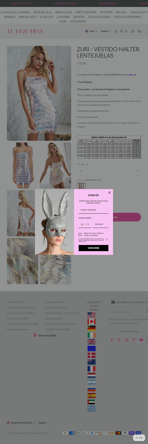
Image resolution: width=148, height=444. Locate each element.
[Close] (109, 192)
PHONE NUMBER (85, 218)
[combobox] (85, 224)
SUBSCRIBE (93, 248)
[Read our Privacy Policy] (106, 239)
